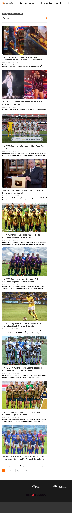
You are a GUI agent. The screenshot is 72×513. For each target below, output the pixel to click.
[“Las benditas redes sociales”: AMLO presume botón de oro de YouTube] (24, 173)
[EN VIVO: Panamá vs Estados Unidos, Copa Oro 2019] (24, 128)
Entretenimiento (30, 3)
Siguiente (23, 470)
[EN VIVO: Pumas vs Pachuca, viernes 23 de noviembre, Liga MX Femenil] (24, 395)
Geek (40, 3)
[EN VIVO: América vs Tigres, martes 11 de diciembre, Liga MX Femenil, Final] (24, 217)
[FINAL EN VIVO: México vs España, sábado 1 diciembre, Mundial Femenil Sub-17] (24, 350)
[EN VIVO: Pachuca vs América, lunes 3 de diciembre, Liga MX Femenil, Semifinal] (24, 261)
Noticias (19, 3)
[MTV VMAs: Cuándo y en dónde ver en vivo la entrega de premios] (24, 84)
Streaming (48, 3)
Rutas (56, 3)
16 (17, 470)
